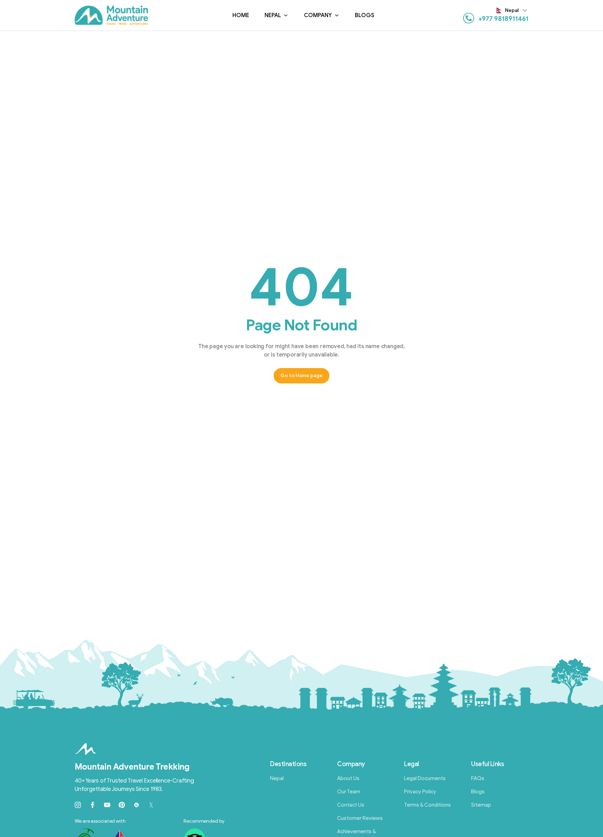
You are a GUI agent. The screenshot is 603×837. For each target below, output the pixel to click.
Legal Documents (425, 778)
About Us (348, 778)
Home (240, 15)
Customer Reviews (360, 818)
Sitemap (481, 805)
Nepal (273, 15)
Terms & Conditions (427, 805)
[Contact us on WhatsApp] (468, 18)
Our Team (348, 791)
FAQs (477, 778)
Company (318, 15)
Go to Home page (301, 376)
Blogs (364, 15)
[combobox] (512, 10)
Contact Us (350, 805)
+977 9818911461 (503, 19)
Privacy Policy (420, 791)
